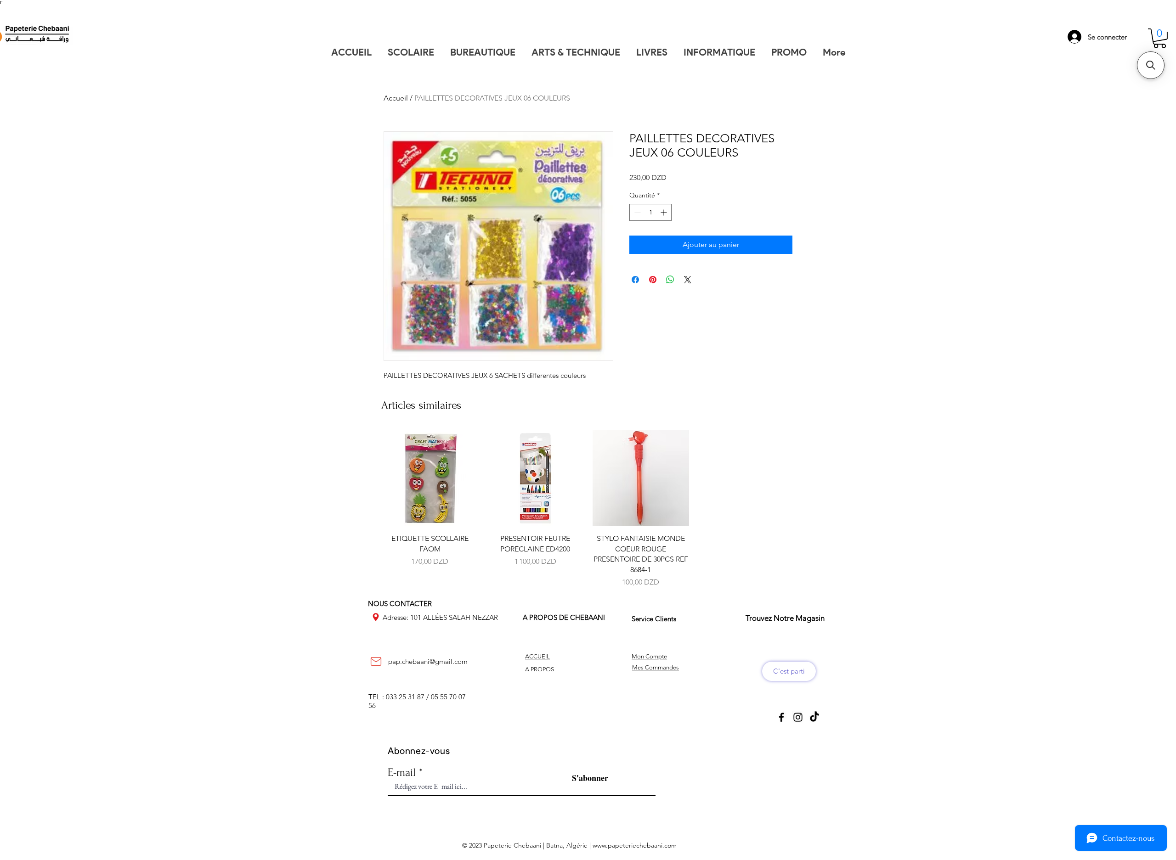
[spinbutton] (650, 212)
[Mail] (375, 661)
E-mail (402, 772)
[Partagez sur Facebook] (635, 279)
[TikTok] (814, 717)
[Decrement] (636, 212)
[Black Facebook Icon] (781, 717)
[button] (1159, 38)
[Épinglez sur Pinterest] (652, 279)
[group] (588, 509)
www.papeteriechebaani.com (635, 845)
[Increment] (664, 212)
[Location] (375, 617)
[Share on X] (687, 279)
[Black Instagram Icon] (798, 717)
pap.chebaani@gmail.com (428, 661)
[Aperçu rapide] (430, 478)
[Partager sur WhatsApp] (670, 279)
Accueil (396, 98)
